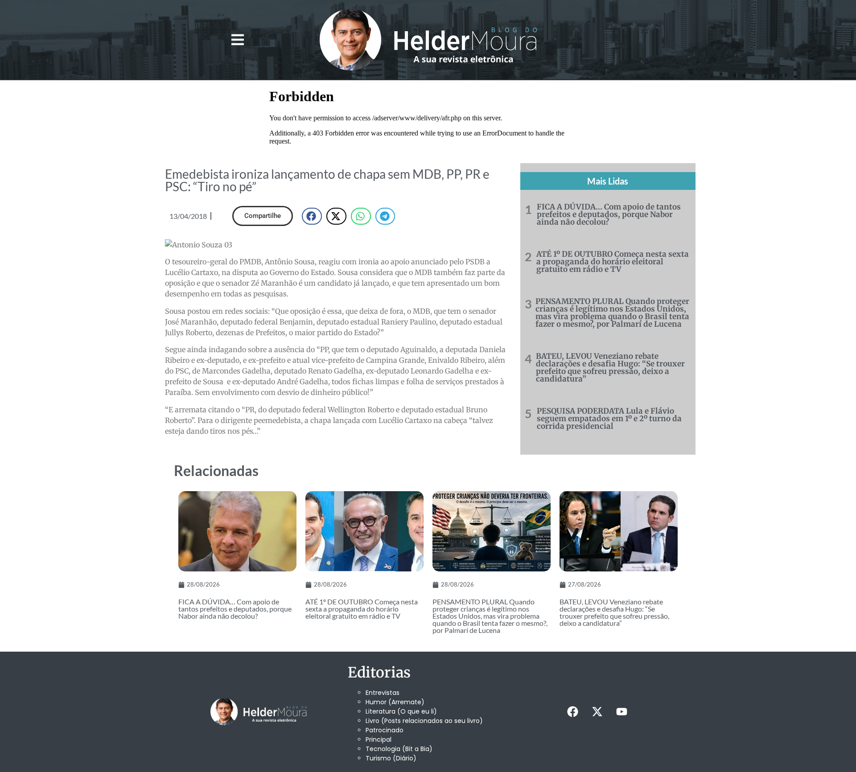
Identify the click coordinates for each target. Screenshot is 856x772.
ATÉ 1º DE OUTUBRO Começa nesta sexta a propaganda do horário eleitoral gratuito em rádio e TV (612, 261)
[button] (237, 40)
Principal (378, 739)
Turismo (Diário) (391, 758)
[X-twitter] (597, 712)
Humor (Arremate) (395, 702)
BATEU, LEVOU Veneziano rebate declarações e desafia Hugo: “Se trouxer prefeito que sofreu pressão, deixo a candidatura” (610, 367)
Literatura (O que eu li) (401, 711)
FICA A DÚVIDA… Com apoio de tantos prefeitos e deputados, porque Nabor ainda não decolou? (609, 214)
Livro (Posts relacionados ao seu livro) (424, 720)
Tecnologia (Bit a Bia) (399, 748)
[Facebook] (572, 712)
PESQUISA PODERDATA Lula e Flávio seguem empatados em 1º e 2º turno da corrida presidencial (609, 418)
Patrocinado (384, 730)
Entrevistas (382, 692)
